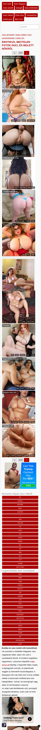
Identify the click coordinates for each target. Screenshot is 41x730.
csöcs (20, 585)
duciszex (20, 614)
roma (12, 87)
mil (20, 545)
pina (33, 87)
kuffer (20, 512)
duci (23, 87)
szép (20, 644)
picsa (28, 221)
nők (20, 552)
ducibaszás (20, 640)
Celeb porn (7, 19)
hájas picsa (31, 187)
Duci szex (7, 4)
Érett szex (19, 15)
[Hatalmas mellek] (18, 256)
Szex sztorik (8, 8)
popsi (23, 120)
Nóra (20, 541)
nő (20, 592)
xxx (20, 600)
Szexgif (19, 8)
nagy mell (14, 422)
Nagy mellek (21, 35)
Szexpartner (31, 15)
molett (13, 455)
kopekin (26, 422)
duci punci (20, 567)
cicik (17, 355)
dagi (33, 254)
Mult (20, 508)
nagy (20, 629)
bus (20, 519)
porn (20, 633)
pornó (28, 388)
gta (20, 534)
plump (20, 563)
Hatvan (20, 523)
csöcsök (19, 455)
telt (20, 556)
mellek (22, 355)
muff (33, 388)
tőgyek (32, 455)
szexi (27, 87)
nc (20, 497)
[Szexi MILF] (18, 323)
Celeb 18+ (20, 38)
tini (12, 355)
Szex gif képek (8, 35)
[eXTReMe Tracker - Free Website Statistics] (4, 726)
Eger (20, 538)
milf (28, 321)
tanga (17, 221)
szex (33, 321)
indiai (17, 87)
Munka (20, 501)
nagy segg (22, 187)
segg (13, 120)
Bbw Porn (19, 19)
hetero (20, 504)
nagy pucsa (31, 120)
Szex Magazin (20, 4)
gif (20, 636)
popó (18, 120)
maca (32, 422)
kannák (26, 455)
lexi (20, 560)
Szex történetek (31, 8)
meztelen (20, 618)
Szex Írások (8, 15)
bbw (33, 221)
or (20, 549)
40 (20, 527)
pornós (20, 607)
